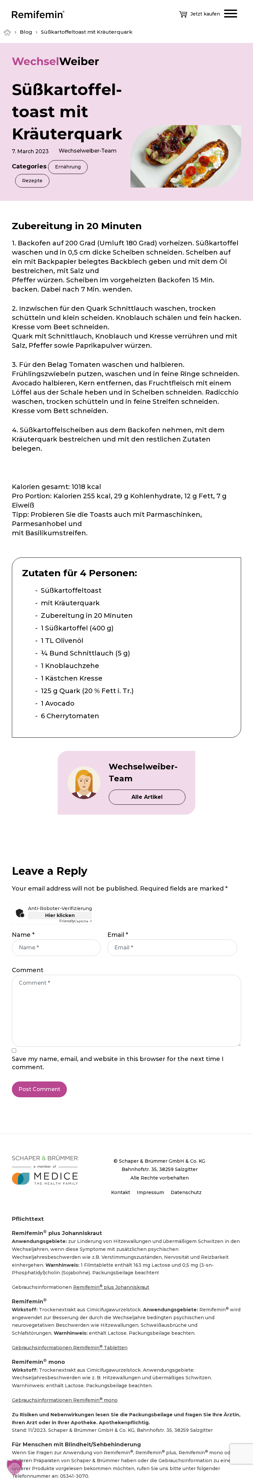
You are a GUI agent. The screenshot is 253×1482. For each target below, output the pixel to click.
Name (23, 934)
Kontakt (120, 1192)
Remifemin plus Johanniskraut (111, 1287)
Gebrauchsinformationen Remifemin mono (65, 1400)
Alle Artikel (147, 797)
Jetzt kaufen (205, 14)
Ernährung (68, 167)
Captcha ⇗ (75, 921)
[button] (14, 1467)
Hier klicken (60, 915)
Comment (27, 970)
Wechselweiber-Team (88, 151)
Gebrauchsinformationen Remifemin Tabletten (69, 1347)
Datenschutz (186, 1192)
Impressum (150, 1192)
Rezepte (32, 181)
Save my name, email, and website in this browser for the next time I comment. (118, 1063)
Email (117, 934)
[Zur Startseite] (38, 14)
